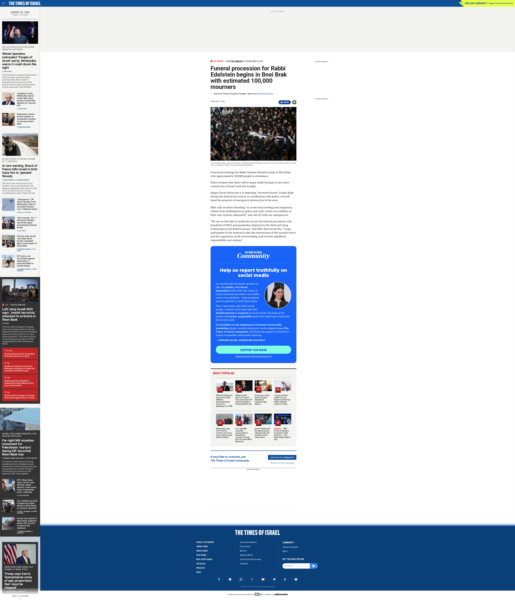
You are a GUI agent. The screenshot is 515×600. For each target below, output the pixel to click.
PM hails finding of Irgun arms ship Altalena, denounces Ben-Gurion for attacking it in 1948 (224, 400)
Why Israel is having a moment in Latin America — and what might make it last (282, 434)
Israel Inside (202, 551)
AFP (20, 212)
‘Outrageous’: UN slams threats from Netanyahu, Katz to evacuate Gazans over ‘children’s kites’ (27, 204)
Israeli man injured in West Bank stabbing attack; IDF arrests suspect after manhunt (27, 523)
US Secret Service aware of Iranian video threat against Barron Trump (19, 396)
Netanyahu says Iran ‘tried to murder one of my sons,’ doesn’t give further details (224, 433)
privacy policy (245, 546)
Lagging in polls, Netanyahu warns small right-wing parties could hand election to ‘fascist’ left (26, 99)
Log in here (290, 463)
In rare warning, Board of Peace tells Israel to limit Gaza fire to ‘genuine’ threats (19, 171)
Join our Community (475, 3)
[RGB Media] (259, 594)
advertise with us (246, 555)
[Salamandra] (281, 594)
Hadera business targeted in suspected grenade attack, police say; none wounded (18, 383)
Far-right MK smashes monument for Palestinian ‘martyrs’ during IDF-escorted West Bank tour (243, 435)
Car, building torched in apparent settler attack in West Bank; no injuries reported (27, 504)
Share (286, 102)
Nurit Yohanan (24, 511)
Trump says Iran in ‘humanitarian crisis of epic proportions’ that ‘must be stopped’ (18, 580)
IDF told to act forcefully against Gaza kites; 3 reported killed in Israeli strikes (26, 261)
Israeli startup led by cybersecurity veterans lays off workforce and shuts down (262, 433)
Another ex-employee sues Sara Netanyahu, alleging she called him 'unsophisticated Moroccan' (19, 368)
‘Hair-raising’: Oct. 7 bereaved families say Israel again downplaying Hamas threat (27, 223)
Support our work (253, 350)
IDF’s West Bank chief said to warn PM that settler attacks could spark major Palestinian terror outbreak (26, 486)
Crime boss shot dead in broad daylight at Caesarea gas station (262, 399)
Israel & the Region (205, 542)
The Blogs (200, 564)
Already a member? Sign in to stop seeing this (253, 356)
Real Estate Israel (204, 559)
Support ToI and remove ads (501, 3)
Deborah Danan (24, 127)
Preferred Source (265, 94)
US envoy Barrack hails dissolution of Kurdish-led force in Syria (19, 355)
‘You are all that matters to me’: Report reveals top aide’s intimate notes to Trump (282, 399)
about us (243, 551)
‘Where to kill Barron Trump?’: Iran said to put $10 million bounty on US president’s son (243, 399)
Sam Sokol (8, 71)
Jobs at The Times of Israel (250, 559)
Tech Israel (201, 555)
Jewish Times (202, 546)
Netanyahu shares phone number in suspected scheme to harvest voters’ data (26, 119)
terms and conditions (248, 542)
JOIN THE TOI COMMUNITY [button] (282, 457)
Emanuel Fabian (23, 180)
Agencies (20, 533)
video (198, 572)
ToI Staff (27, 212)
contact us (244, 564)
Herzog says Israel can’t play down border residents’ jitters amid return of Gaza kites (27, 241)
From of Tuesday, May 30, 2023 (244, 61)
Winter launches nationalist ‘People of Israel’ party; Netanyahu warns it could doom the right (19, 60)
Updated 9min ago (17, 305)
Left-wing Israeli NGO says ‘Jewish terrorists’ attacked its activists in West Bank (19, 314)
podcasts (200, 568)
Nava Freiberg (9, 180)
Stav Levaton (32, 458)
